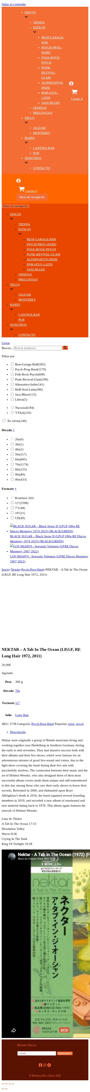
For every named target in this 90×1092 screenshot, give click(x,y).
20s (19, 439)
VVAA (23, 412)
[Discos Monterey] (9, 100)
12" (21, 503)
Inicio (5, 569)
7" (20, 508)
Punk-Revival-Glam (48, 72)
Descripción (18, 732)
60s (21, 459)
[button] (65, 348)
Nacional (24, 407)
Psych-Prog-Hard (41, 244)
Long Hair (22, 715)
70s (21, 464)
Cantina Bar (43, 148)
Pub (36, 153)
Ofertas (39, 108)
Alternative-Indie (42, 259)
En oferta (17, 421)
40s (19, 449)
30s (19, 444)
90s (20, 474)
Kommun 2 (24, 498)
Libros (21, 399)
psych (80, 724)
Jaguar (39, 128)
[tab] (49, 732)
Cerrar (6, 343)
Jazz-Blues (50, 102)
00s (21, 479)
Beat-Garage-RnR (41, 239)
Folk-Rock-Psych (41, 249)
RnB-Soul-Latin (40, 264)
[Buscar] (65, 348)
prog (71, 724)
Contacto (41, 168)
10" (20, 513)
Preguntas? (43, 113)
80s (21, 469)
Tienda (39, 22)
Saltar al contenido (14, 4)
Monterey (41, 133)
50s (21, 454)
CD (20, 518)
